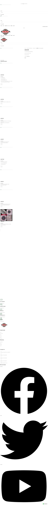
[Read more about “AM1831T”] (1, 186)
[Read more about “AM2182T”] (1, 206)
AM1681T (2, 139)
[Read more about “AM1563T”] (1, 124)
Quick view (1, 86)
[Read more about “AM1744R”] (1, 166)
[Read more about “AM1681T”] (1, 144)
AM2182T (2, 201)
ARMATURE (34, 48)
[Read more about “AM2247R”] (1, 226)
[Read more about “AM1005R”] (1, 84)
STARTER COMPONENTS (29, 48)
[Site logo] (5, 7)
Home (25, 48)
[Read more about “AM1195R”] (1, 103)
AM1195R (2, 99)
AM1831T (2, 181)
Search (1, 20)
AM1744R (2, 159)
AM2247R (2, 221)
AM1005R (2, 75)
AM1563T (2, 118)
